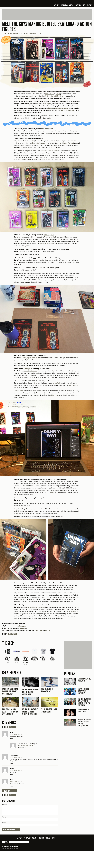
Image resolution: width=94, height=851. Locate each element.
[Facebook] (76, 2)
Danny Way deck (72, 611)
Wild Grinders (58, 96)
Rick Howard (73, 385)
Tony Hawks (49, 94)
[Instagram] (81, 2)
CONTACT (89, 5)
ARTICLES (56, 5)
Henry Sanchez (52, 151)
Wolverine (51, 492)
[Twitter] (78, 2)
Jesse (30, 371)
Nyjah (36, 383)
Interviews (12, 634)
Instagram (38, 630)
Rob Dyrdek (28, 368)
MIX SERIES (78, 5)
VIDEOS (71, 5)
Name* (4, 817)
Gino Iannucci (18, 390)
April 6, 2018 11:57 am (16, 770)
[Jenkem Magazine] (15, 4)
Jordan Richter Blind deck (36, 607)
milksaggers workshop (47, 243)
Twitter (47, 630)
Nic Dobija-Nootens (20, 33)
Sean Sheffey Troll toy (66, 143)
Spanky (50, 108)
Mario (58, 94)
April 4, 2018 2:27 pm (16, 734)
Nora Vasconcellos (61, 108)
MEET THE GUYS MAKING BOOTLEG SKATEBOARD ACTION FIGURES (47, 27)
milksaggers (47, 103)
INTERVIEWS (64, 5)
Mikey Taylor (57, 383)
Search (3, 842)
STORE (54, 838)
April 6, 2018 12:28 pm (16, 781)
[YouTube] (85, 2)
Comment (5, 804)
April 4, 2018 (6, 33)
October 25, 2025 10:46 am (25, 745)
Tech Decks (49, 96)
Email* (4, 822)
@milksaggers (47, 129)
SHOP (84, 5)
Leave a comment (8, 801)
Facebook (23, 628)
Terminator (43, 151)
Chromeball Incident (38, 143)
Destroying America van (30, 357)
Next (11, 727)
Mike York (54, 395)
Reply (11, 738)
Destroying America (68, 110)
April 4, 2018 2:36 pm (16, 757)
